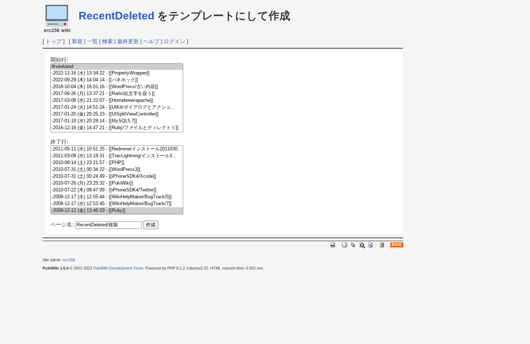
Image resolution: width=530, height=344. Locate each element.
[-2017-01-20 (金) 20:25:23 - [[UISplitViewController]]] (117, 114)
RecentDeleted (116, 16)
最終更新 (128, 41)
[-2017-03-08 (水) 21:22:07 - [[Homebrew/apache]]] (117, 100)
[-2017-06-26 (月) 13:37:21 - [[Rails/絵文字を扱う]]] (117, 93)
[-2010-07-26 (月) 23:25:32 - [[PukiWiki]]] (117, 183)
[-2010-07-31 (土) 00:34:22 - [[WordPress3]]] (117, 169)
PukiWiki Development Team (118, 268)
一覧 (92, 41)
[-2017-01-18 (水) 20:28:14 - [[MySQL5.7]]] (117, 121)
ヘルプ (151, 41)
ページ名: (62, 224)
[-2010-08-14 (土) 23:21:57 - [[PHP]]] (117, 162)
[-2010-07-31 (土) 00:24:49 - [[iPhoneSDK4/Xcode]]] (117, 176)
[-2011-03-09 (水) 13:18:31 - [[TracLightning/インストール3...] (117, 156)
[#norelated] (117, 67)
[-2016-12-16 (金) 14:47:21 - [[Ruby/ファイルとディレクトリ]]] (117, 128)
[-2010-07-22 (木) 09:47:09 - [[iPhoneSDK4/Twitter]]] (117, 190)
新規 (77, 41)
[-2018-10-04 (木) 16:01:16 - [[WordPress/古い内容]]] (117, 86)
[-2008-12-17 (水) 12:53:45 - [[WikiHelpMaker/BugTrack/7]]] (117, 203)
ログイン (174, 41)
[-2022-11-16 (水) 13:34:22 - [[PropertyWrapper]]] (117, 73)
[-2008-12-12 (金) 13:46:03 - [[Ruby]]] (117, 210)
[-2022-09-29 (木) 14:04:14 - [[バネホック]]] (117, 80)
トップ (53, 41)
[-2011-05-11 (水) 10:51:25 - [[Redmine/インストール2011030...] (117, 149)
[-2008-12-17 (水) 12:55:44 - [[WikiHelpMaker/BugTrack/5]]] (117, 197)
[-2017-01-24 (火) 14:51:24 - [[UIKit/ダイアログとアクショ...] (117, 107)
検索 (107, 41)
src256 (69, 260)
